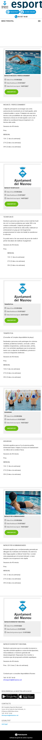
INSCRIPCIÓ (11, 92)
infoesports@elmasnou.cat (12, 680)
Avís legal (4, 724)
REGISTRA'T (14, 12)
